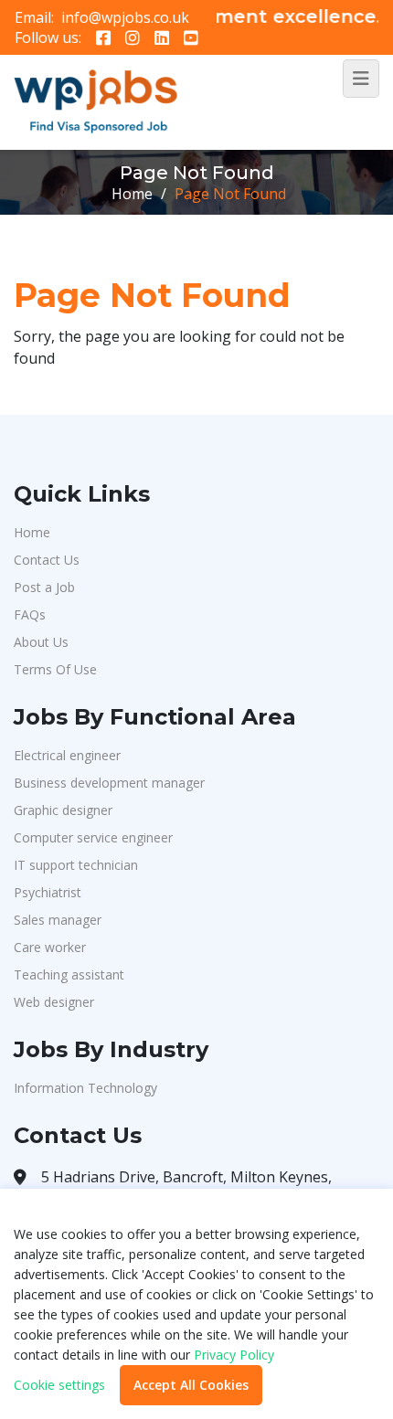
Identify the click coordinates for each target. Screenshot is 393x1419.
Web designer (54, 1002)
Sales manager (57, 919)
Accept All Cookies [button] (191, 1384)
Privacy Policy (234, 1354)
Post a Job (44, 587)
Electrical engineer (67, 755)
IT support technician (76, 865)
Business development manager (109, 782)
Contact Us (47, 559)
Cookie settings (59, 1385)
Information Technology (85, 1087)
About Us (41, 642)
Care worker (50, 947)
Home (132, 193)
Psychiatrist (47, 892)
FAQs (30, 614)
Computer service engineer (93, 837)
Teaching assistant (69, 974)
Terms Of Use (55, 669)
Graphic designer (63, 810)
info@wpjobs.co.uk (125, 17)
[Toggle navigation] (361, 78)
